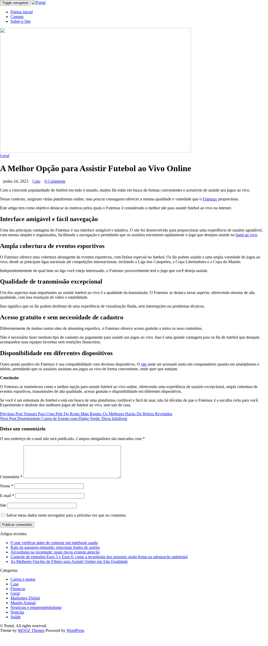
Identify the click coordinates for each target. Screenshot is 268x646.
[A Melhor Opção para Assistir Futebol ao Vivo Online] (95, 151)
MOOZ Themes (31, 630)
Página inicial (21, 12)
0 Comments (54, 181)
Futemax (210, 199)
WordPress (75, 630)
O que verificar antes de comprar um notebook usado (54, 542)
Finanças (17, 588)
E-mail (7, 495)
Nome (6, 486)
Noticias (17, 612)
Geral (4, 155)
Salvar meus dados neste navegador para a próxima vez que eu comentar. (66, 515)
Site (3, 505)
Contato (17, 16)
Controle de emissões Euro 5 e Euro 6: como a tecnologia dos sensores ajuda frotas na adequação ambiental (99, 557)
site (144, 364)
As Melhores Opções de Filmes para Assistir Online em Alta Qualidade (69, 561)
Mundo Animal (23, 603)
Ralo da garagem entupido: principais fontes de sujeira (55, 547)
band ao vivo (246, 235)
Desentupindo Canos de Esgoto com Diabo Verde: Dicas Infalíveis (63, 418)
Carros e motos (22, 579)
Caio (36, 181)
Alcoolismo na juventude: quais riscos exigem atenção (55, 552)
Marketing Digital (25, 598)
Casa (14, 584)
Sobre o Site (20, 21)
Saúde (15, 617)
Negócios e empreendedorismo (36, 607)
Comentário (11, 477)
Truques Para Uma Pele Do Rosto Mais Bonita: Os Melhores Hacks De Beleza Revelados (86, 414)
